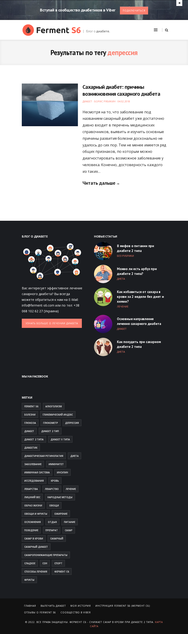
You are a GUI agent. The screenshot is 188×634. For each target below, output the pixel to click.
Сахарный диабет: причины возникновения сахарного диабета (121, 90)
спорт (58, 563)
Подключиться (134, 10)
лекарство (52, 489)
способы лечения (35, 571)
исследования (34, 480)
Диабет (87, 101)
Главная (30, 605)
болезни (30, 414)
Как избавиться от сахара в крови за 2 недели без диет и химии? (140, 297)
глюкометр (50, 423)
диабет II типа (60, 439)
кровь (55, 480)
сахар (68, 530)
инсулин (62, 472)
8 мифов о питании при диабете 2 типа (135, 248)
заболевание (32, 464)
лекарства (31, 489)
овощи (54, 505)
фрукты (29, 579)
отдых (52, 522)
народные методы (59, 497)
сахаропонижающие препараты (45, 555)
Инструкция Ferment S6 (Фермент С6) (122, 605)
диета (74, 456)
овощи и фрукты (35, 513)
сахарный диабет (36, 546)
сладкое (29, 563)
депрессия (72, 423)
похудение (31, 530)
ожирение (60, 513)
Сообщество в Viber (76, 612)
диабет (29, 431)
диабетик (30, 447)
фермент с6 (61, 571)
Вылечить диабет (53, 605)
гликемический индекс (58, 414)
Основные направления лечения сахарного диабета (139, 321)
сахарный (56, 538)
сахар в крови (33, 538)
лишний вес (32, 497)
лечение (71, 489)
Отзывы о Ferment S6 (40, 612)
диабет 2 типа (34, 439)
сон (44, 563)
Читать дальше (99, 183)
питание (69, 522)
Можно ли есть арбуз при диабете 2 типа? (137, 271)
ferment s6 (31, 406)
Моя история (80, 605)
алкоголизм (53, 406)
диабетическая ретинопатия (43, 456)
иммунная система (37, 472)
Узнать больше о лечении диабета (52, 323)
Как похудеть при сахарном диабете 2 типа (139, 344)
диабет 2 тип (50, 431)
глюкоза (30, 423)
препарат (51, 530)
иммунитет (56, 464)
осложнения (32, 522)
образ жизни (33, 505)
